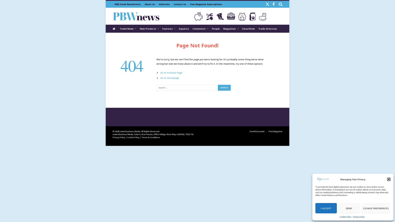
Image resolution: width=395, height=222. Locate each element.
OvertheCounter (257, 131)
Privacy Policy (359, 216)
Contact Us (180, 4)
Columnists (199, 28)
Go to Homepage (169, 77)
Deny (349, 208)
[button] (388, 179)
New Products (148, 28)
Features (167, 28)
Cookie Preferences (376, 208)
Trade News (127, 28)
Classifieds (248, 28)
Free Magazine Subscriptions (206, 4)
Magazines (229, 28)
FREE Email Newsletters (128, 4)
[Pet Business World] (136, 16)
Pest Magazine (275, 131)
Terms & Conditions (150, 137)
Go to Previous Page (171, 72)
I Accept (326, 208)
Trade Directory (267, 28)
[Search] (280, 4)
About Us (150, 4)
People (216, 28)
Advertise (164, 4)
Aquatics (184, 28)
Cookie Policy (345, 216)
